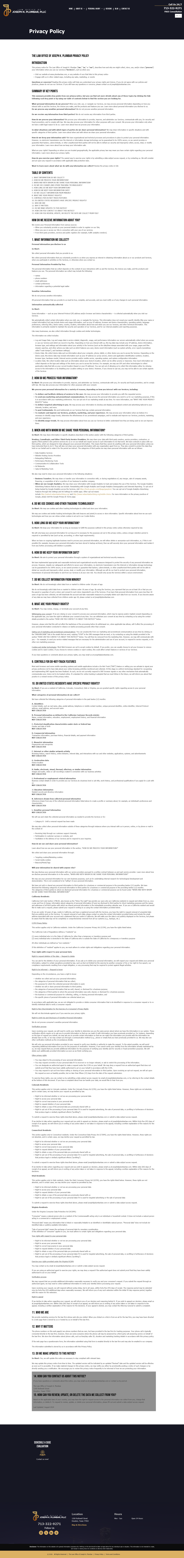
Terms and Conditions (113, 1554)
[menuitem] (71, 8)
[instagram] (41, 1533)
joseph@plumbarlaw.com (120, 84)
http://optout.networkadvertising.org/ (55, 494)
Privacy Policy (99, 1554)
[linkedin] (51, 1533)
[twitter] (46, 1533)
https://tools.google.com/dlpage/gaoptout (95, 489)
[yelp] (56, 1533)
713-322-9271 (173, 8)
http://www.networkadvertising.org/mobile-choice (92, 494)
